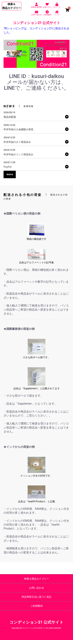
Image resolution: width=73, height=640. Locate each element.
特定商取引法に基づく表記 (36, 596)
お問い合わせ (36, 587)
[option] (36, 54)
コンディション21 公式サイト (36, 23)
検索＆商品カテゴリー (36, 578)
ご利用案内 (36, 605)
